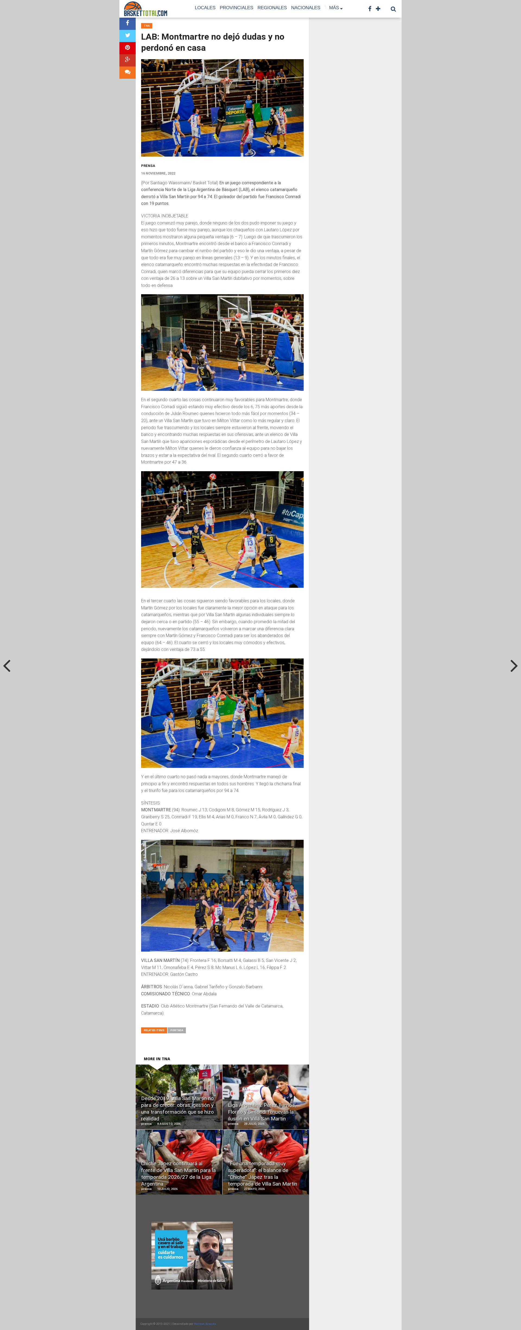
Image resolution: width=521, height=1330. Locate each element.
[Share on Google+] (127, 60)
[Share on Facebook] (127, 24)
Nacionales (305, 7)
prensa (148, 166)
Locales (205, 7)
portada (176, 1030)
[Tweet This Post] (127, 36)
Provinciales (236, 7)
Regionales (272, 7)
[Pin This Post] (127, 48)
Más (334, 7)
